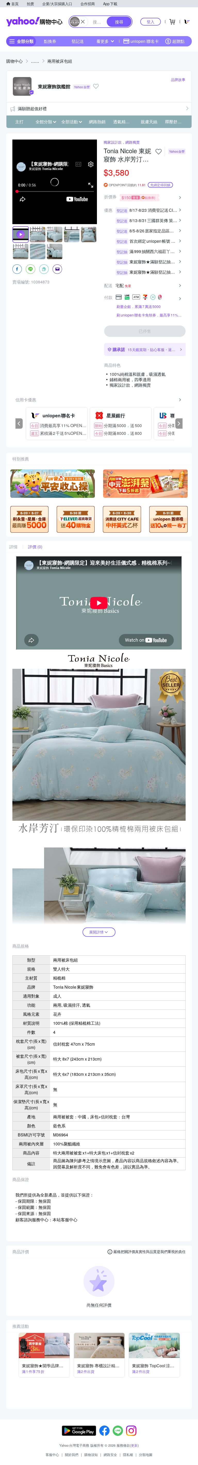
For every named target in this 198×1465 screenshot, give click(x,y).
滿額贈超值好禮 (32, 108)
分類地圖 (145, 1454)
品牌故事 (178, 79)
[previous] (19, 423)
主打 (19, 122)
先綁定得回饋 (160, 184)
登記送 (77, 41)
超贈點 (178, 41)
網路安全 (110, 1454)
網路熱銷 (97, 122)
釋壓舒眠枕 (175, 122)
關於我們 (71, 1454)
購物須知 (91, 1454)
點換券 (50, 41)
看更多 (102, 41)
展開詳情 (96, 931)
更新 (134, 1445)
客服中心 (52, 1454)
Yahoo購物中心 (34, 21)
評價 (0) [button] (35, 547)
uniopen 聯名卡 (144, 41)
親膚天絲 (149, 122)
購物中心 (14, 61)
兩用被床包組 (59, 61)
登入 (150, 21)
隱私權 (128, 1454)
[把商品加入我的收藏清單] (158, 152)
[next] (179, 423)
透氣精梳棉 (123, 122)
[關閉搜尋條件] (83, 22)
